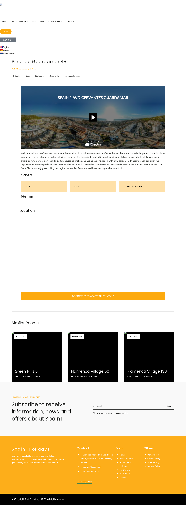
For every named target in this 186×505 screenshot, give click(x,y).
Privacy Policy (122, 413)
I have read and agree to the (112, 413)
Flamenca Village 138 (147, 371)
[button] (6, 31)
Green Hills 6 (26, 371)
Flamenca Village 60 (90, 371)
